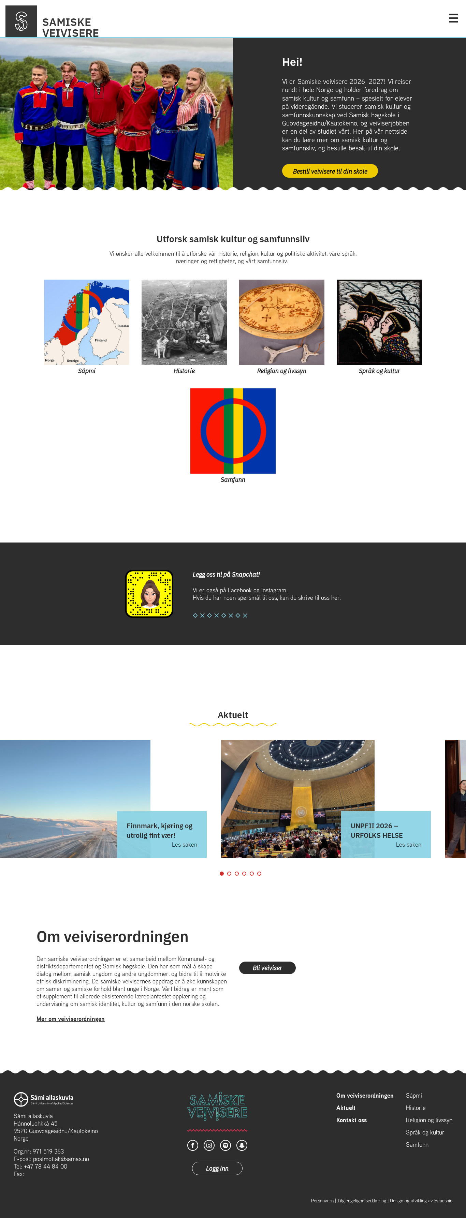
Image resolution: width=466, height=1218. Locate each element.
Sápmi (414, 1095)
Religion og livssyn (429, 1120)
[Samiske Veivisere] (21, 21)
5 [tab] (252, 874)
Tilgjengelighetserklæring (361, 1200)
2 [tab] (229, 874)
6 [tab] (259, 874)
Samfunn (417, 1144)
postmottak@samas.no (61, 1159)
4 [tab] (244, 874)
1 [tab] (222, 874)
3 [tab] (237, 874)
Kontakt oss (351, 1120)
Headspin (443, 1200)
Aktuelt (345, 1108)
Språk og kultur (425, 1132)
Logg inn (217, 1167)
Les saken (184, 844)
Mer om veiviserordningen (71, 1018)
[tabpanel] (326, 799)
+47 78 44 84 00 (45, 1166)
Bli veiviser (267, 967)
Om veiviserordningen (365, 1095)
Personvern (322, 1200)
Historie (416, 1108)
